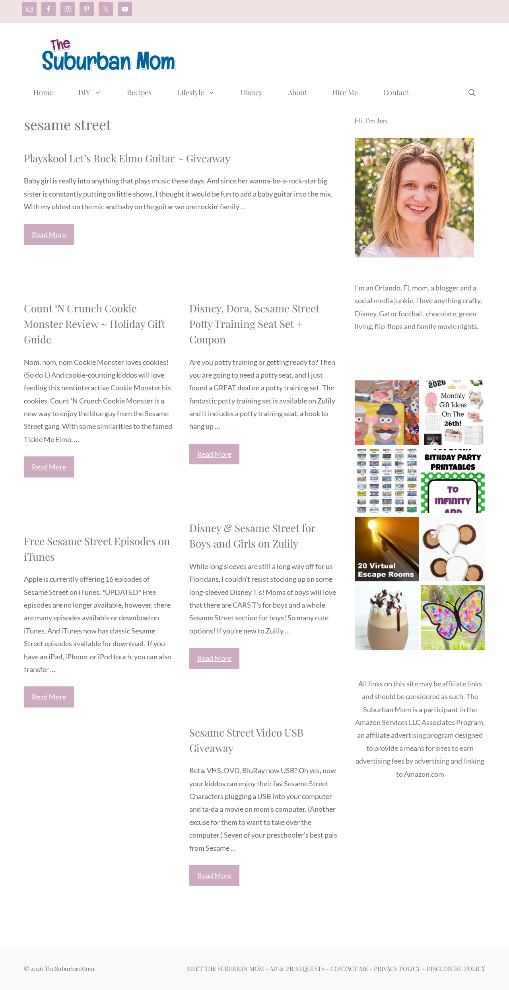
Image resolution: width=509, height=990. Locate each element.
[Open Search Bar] (472, 92)
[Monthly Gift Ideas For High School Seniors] (453, 414)
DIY (84, 92)
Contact (395, 92)
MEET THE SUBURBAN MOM (225, 968)
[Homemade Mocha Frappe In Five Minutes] (387, 619)
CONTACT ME (349, 968)
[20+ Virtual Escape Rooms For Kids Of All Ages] (387, 551)
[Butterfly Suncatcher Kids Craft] (453, 619)
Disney (251, 92)
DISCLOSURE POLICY (455, 968)
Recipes (139, 92)
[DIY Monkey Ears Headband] (453, 551)
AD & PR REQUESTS (297, 968)
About (297, 92)
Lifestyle (190, 92)
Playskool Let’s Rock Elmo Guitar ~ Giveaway (127, 158)
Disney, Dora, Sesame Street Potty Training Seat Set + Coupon (254, 323)
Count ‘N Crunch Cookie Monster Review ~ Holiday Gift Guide (94, 323)
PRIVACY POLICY (397, 968)
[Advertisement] (340, 53)
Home (43, 92)
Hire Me (345, 92)
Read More (49, 234)
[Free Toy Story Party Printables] (453, 483)
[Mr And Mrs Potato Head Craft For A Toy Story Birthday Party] (387, 414)
